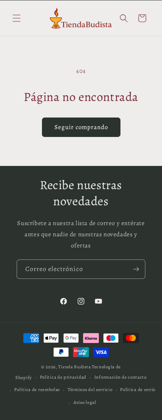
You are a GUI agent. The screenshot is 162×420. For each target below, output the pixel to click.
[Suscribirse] (136, 269)
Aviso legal (85, 402)
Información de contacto (120, 377)
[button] (16, 18)
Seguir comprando (81, 127)
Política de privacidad (63, 377)
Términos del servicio (90, 389)
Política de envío (137, 389)
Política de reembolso (37, 389)
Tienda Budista (74, 367)
